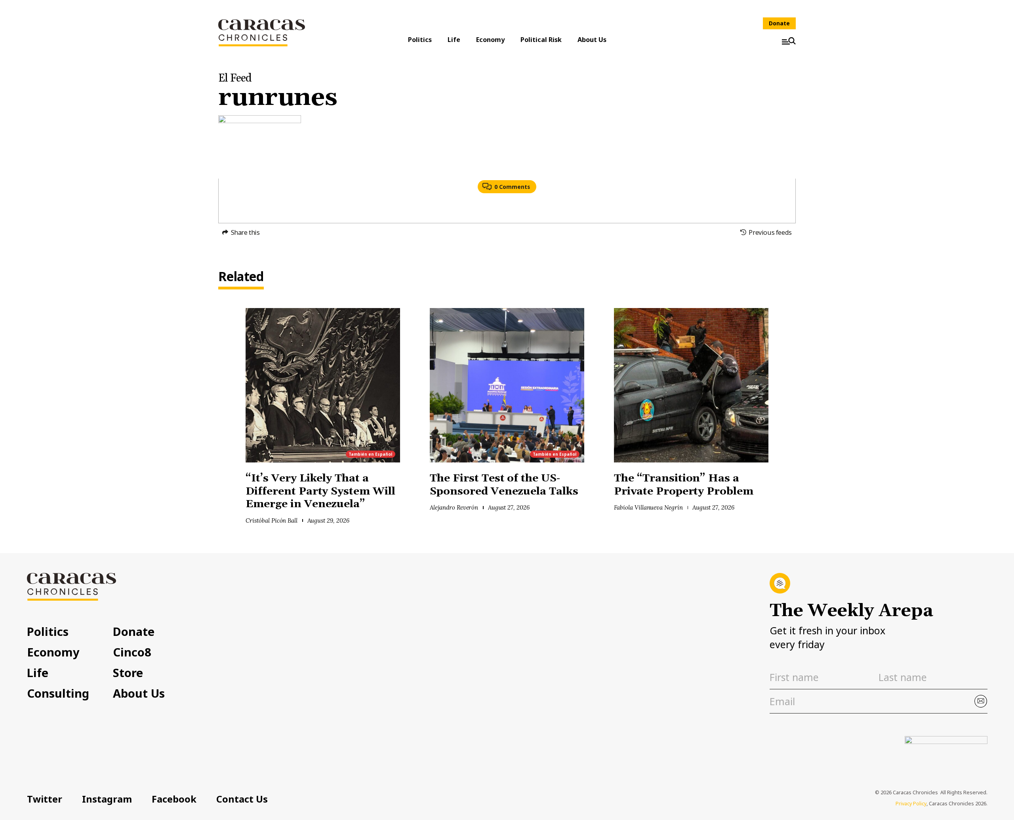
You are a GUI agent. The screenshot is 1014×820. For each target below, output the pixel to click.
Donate (779, 23)
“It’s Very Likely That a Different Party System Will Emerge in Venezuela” (320, 491)
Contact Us (242, 799)
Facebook (174, 799)
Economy (490, 39)
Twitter (44, 799)
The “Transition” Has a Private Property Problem (683, 485)
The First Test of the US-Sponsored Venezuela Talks (505, 485)
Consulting (58, 693)
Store (128, 672)
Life (454, 39)
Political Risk (541, 39)
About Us (592, 39)
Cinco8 (132, 652)
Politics (420, 39)
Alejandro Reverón (454, 507)
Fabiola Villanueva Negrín (648, 507)
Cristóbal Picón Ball (271, 520)
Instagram (107, 799)
